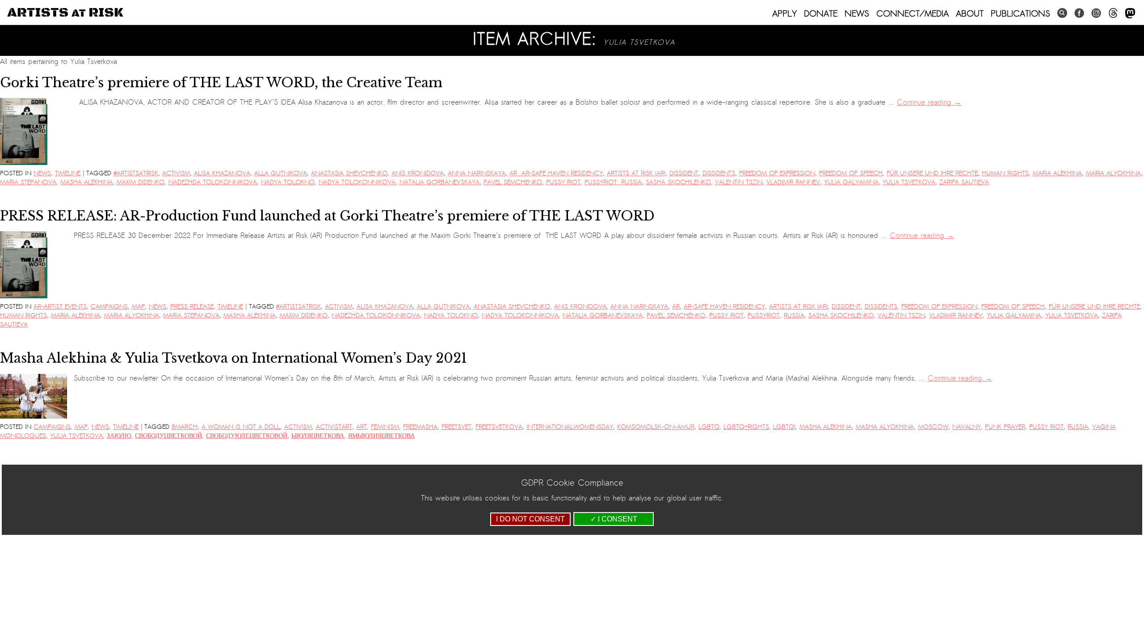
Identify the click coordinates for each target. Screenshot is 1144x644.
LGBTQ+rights (746, 427)
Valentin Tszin (738, 182)
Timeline (67, 173)
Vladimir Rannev (793, 182)
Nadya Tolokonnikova (357, 182)
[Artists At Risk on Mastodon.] (1130, 13)
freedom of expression (777, 173)
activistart (334, 427)
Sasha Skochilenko (678, 182)
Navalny (966, 427)
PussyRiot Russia (613, 182)
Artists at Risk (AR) (636, 173)
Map (138, 306)
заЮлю (119, 436)
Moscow (933, 427)
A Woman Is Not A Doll (241, 427)
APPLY (784, 13)
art (361, 427)
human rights (1005, 173)
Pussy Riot (563, 182)
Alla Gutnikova (280, 173)
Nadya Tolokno (288, 182)
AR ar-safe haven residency (556, 173)
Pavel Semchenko (513, 182)
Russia (794, 315)
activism (176, 173)
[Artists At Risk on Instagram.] (1096, 13)
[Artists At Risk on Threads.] (1113, 13)
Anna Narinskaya (476, 173)
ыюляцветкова (317, 436)
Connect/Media (912, 13)
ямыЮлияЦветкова (381, 436)
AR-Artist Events (60, 306)
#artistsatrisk (136, 173)
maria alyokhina (1113, 173)
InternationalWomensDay (569, 427)
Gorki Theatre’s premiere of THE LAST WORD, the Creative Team (221, 83)
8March (185, 427)
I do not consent (530, 519)
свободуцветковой (168, 436)
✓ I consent (613, 519)
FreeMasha (420, 427)
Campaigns (109, 306)
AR (676, 306)
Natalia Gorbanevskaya (439, 182)
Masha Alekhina (86, 182)
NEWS (857, 13)
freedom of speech (851, 173)
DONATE (820, 13)
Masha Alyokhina (885, 427)
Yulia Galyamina (851, 182)
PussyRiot (764, 315)
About (970, 13)
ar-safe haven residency (724, 306)
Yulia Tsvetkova (909, 182)
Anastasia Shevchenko (349, 173)
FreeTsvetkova (498, 427)
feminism (385, 427)
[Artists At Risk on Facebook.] (1079, 13)
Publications (1020, 13)
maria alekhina (1057, 173)
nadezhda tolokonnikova (212, 182)
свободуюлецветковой (246, 436)
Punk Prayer (1005, 427)
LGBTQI (784, 427)
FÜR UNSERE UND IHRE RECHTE (932, 173)
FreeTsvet (456, 427)
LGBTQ (708, 427)
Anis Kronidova (417, 173)
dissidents (718, 173)
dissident (683, 173)
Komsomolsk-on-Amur (655, 427)
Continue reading (929, 102)
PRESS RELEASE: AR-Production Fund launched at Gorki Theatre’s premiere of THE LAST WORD (329, 216)
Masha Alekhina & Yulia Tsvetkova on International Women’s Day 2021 (233, 358)
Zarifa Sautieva (964, 182)
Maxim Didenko (140, 182)
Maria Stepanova (28, 182)
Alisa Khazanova (222, 173)
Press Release (192, 306)
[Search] (1062, 13)
